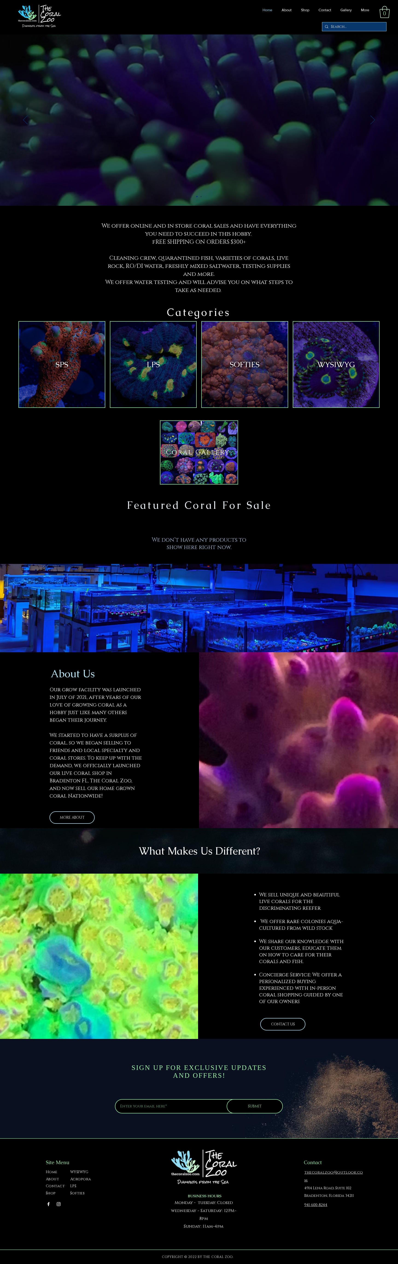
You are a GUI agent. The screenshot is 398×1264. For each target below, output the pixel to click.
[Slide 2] (201, 196)
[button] (304, 10)
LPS (73, 1186)
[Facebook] (48, 1204)
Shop (51, 1193)
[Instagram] (58, 1204)
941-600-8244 (315, 1204)
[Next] (372, 120)
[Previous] (25, 120)
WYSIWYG (79, 1172)
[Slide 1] (197, 196)
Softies (77, 1193)
